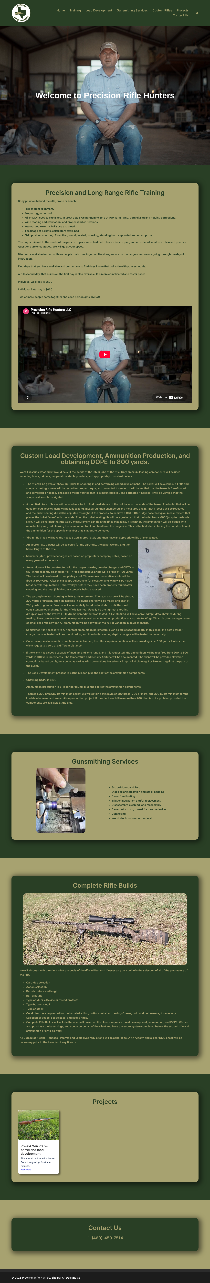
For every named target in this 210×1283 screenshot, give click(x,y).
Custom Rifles (162, 10)
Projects (183, 10)
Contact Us (181, 15)
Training (75, 10)
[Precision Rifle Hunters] (21, 12)
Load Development (98, 10)
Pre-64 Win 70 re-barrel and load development (34, 1150)
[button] (197, 12)
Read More (26, 1169)
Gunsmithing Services (132, 10)
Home (61, 10)
